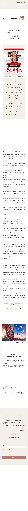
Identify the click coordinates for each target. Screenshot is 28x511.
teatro (17, 304)
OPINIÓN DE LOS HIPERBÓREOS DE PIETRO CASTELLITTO (11, 388)
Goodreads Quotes (22, 430)
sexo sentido (12, 304)
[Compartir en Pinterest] (16, 309)
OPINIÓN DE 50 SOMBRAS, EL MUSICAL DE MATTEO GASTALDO (14, 393)
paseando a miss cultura (17, 504)
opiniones (13, 303)
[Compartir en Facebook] (7, 309)
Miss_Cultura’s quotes (14, 416)
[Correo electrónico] (20, 309)
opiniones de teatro (19, 303)
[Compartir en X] (11, 309)
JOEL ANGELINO (7, 303)
